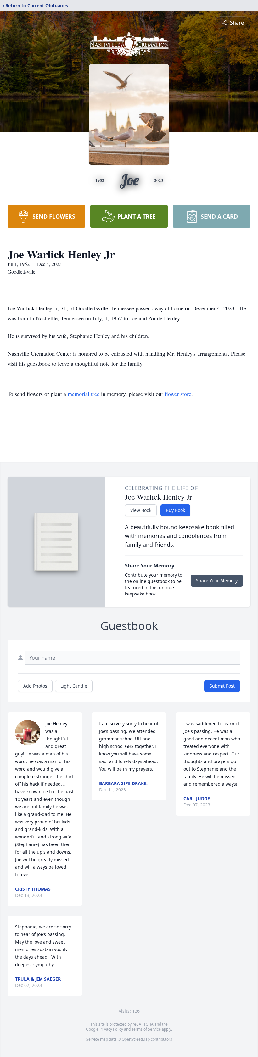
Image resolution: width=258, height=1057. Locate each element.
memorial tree (83, 393)
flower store (178, 393)
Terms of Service (146, 1029)
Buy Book (175, 510)
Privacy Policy (111, 1029)
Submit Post (222, 686)
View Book (140, 510)
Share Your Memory (217, 581)
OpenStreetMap (136, 1039)
